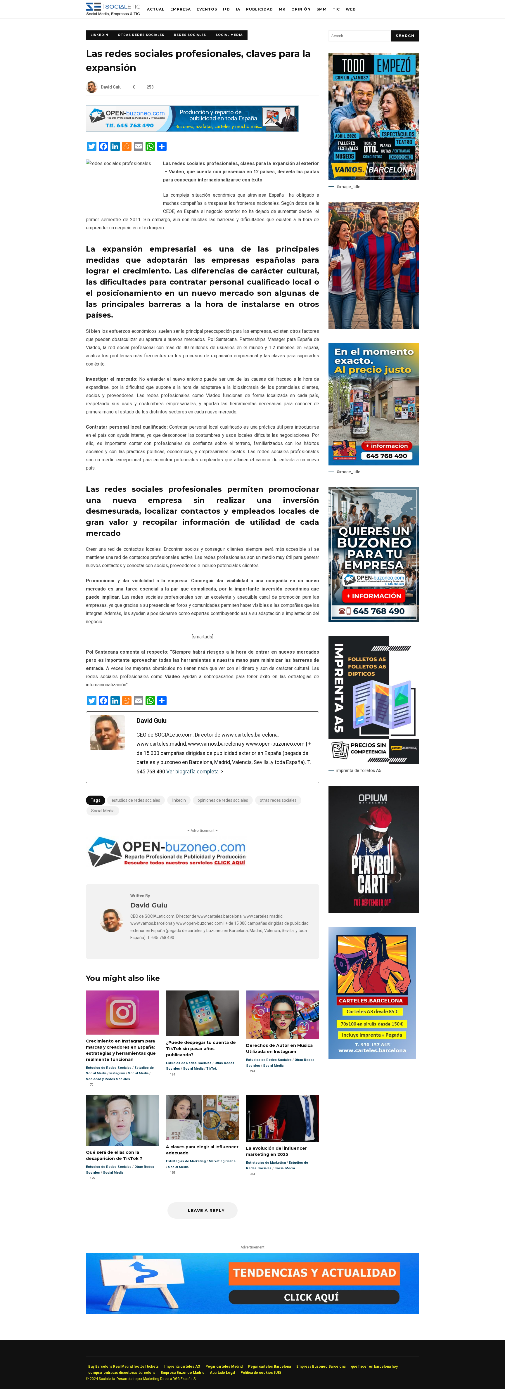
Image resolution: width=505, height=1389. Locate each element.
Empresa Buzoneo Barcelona (320, 1366)
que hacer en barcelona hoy (374, 1366)
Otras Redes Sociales (141, 35)
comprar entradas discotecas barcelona (121, 1373)
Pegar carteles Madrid (224, 1366)
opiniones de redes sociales (223, 800)
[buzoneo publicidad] (192, 130)
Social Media (229, 35)
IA (238, 9)
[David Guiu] (111, 930)
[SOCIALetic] (113, 10)
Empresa (180, 9)
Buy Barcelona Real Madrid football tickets (123, 1366)
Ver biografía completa (192, 771)
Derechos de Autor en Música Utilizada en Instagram (282, 1014)
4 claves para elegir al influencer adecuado (202, 1117)
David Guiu (111, 87)
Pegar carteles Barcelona (269, 1366)
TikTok (211, 1069)
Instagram (117, 1073)
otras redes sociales (278, 800)
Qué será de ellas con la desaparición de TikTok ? (122, 1120)
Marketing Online (222, 1161)
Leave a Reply (205, 1210)
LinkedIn (99, 35)
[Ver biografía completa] (222, 771)
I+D (226, 9)
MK (282, 9)
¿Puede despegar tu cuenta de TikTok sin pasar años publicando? (202, 1013)
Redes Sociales (190, 35)
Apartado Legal (222, 1373)
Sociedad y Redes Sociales (108, 1079)
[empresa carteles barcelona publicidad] (372, 1057)
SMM (322, 9)
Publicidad (259, 9)
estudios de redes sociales (136, 800)
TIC (336, 9)
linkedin (179, 800)
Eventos (207, 9)
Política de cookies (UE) (261, 1373)
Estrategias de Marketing (186, 1161)
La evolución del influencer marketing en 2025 (282, 1118)
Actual (156, 9)
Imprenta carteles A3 (182, 1366)
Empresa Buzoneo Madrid (182, 1373)
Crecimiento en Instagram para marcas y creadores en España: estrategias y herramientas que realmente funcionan (122, 1012)
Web (351, 9)
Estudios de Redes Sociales (109, 1068)
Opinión (301, 9)
